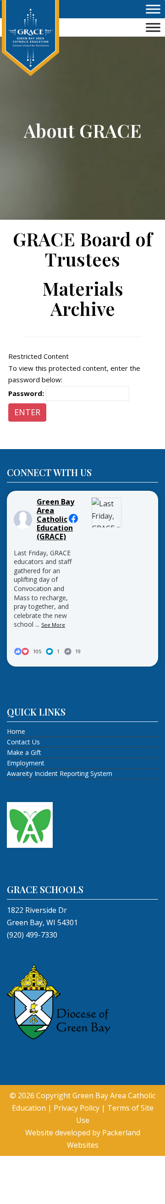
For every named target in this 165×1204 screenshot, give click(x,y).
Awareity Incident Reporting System (59, 773)
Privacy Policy (76, 1108)
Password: (27, 393)
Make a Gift (24, 752)
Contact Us (23, 742)
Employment (25, 763)
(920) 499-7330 (32, 935)
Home (16, 731)
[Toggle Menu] (153, 9)
